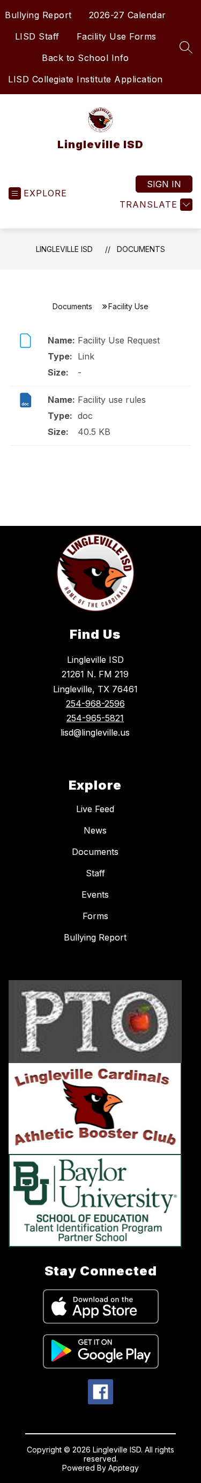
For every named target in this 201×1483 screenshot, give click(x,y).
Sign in (164, 184)
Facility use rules (112, 399)
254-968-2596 (95, 703)
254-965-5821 (95, 718)
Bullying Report (38, 15)
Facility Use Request (119, 340)
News (95, 830)
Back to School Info (85, 57)
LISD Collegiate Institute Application (85, 79)
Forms (95, 916)
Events (95, 894)
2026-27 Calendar (127, 15)
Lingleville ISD (64, 249)
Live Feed (95, 809)
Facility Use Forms (117, 36)
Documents (141, 249)
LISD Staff (37, 36)
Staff (95, 873)
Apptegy (123, 1467)
